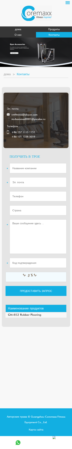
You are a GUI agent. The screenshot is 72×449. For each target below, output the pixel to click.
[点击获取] (36, 277)
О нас (18, 34)
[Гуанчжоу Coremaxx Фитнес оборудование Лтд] (36, 13)
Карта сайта (36, 429)
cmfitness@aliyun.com (24, 114)
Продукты (54, 29)
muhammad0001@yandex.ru (28, 119)
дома (18, 29)
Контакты (54, 34)
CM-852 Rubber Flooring (24, 314)
